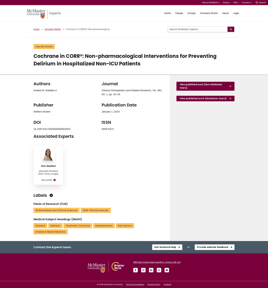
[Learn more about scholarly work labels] (51, 195)
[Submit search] (231, 29)
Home (167, 13)
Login (236, 13)
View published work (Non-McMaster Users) (201, 86)
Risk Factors (125, 225)
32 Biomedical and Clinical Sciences (56, 210)
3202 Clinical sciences (96, 210)
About (225, 13)
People (179, 13)
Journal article (44, 46)
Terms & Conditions (135, 284)
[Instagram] (143, 270)
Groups (191, 13)
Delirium (55, 225)
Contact (167, 284)
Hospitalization (104, 225)
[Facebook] (135, 270)
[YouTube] (167, 270)
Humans (40, 225)
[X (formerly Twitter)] (159, 270)
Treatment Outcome (78, 225)
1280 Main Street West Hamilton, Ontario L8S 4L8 (156, 262)
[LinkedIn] (151, 270)
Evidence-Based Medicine (50, 231)
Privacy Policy (154, 284)
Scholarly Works (209, 13)
